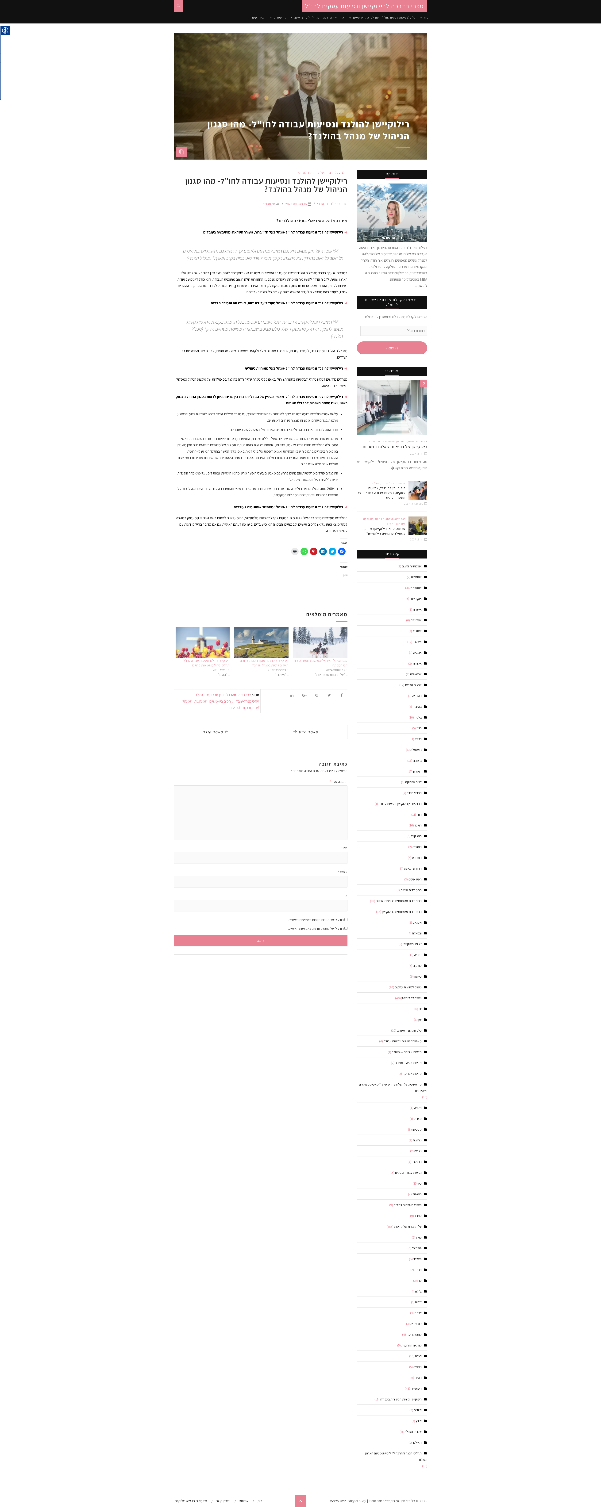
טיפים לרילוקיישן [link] (411, 998)
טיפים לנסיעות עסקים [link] (408, 987)
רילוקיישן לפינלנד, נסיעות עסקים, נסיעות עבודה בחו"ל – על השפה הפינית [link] (381, 493)
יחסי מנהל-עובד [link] (247, 701)
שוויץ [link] (419, 1421)
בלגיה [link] (418, 717)
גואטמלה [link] (416, 750)
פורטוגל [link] (417, 1248)
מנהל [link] (186, 701)
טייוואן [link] (418, 976)
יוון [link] (420, 1009)
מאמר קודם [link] (213, 732)
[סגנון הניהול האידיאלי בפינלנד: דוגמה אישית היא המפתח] (320, 642)
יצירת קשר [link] (258, 17)
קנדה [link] (418, 1356)
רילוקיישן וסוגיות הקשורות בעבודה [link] (388, 441)
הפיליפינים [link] (415, 879)
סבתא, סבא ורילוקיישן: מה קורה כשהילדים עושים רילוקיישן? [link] (382, 531)
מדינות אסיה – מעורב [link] (408, 1063)
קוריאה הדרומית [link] (411, 1345)
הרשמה (392, 348)
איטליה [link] (417, 609)
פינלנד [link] (375, 483)
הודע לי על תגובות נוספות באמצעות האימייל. (316, 920)
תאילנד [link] (417, 1442)
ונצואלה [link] (417, 933)
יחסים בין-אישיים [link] (220, 701)
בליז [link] (419, 728)
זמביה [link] (418, 955)
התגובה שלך (338, 782)
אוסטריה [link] (416, 577)
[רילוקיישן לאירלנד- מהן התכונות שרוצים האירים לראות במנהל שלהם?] (261, 642)
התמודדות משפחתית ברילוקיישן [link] (387, 518)
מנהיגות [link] (199, 701)
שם (344, 848)
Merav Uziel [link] (338, 1501)
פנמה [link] (418, 1270)
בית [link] (426, 17)
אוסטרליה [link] (415, 588)
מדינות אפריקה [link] (412, 1073)
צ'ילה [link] (418, 1291)
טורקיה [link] (417, 966)
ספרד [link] (418, 1216)
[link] (178, 6)
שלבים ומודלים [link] (413, 1432)
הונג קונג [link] (416, 836)
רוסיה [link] (418, 1378)
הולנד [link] (343, 172)
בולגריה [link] (417, 696)
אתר (344, 896)
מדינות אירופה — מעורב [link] (407, 1052)
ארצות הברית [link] (413, 685)
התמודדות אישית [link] (411, 890)
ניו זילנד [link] (417, 1162)
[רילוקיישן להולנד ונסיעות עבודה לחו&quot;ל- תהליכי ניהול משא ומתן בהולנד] (203, 642)
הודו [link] (419, 814)
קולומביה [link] (416, 1324)
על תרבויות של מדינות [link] (325, 172)
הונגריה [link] (417, 847)
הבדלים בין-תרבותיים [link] (220, 694)
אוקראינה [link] (416, 599)
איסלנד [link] (417, 631)
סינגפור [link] (417, 1194)
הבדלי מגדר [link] (414, 793)
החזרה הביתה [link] (413, 868)
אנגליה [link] (417, 652)
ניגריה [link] (418, 1151)
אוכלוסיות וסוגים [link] (417, 441)
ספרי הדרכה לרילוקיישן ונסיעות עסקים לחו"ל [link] (364, 6)
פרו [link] (419, 1280)
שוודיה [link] (418, 1410)
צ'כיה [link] (418, 1302)
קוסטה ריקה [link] (414, 1334)
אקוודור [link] (417, 663)
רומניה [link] (417, 1367)
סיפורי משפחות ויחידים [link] (408, 1205)
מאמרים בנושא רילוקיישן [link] (190, 1501)
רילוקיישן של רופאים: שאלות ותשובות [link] (394, 446)
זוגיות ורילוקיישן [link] (412, 944)
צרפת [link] (418, 1313)
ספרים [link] (278, 17)
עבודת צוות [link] (250, 707)
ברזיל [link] (418, 739)
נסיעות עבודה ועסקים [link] (408, 1172)
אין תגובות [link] (268, 204)
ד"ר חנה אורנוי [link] (326, 204)
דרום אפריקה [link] (413, 782)
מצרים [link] (418, 1119)
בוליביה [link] (417, 706)
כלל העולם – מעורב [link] (409, 1030)
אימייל (342, 872)
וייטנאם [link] (417, 922)
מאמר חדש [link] (307, 732)
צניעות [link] (233, 707)
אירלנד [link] (417, 642)
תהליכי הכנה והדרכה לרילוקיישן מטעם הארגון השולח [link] (396, 1456)
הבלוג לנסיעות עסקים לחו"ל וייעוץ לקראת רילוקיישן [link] (385, 17)
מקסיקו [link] (417, 1129)
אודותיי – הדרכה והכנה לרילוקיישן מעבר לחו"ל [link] (314, 17)
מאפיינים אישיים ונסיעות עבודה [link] (403, 1041)
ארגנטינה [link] (416, 674)
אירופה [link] (243, 694)
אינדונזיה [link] (416, 620)
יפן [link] (420, 1019)
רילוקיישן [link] (303, 172)
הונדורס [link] (417, 858)
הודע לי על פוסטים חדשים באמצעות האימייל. (316, 928)
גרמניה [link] (417, 760)
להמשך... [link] (421, 285)
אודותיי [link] (243, 1501)
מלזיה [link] (418, 1108)
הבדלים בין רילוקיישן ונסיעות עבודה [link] (400, 804)
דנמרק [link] (417, 771)
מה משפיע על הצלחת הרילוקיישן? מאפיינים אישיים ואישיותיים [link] (393, 1087)
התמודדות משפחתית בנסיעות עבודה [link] (399, 901)
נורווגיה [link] (417, 1140)
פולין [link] (419, 1237)
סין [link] (420, 1183)
